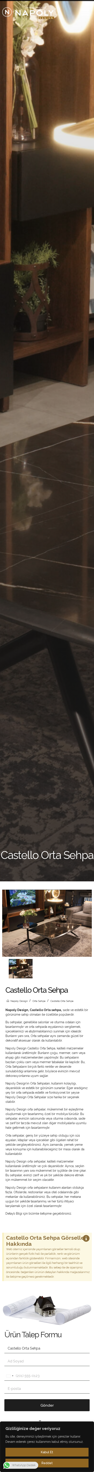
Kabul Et (47, 1452)
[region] (47, 1446)
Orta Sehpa (39, 1001)
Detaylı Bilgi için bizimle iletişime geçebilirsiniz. (38, 1213)
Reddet (47, 1463)
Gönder (47, 1405)
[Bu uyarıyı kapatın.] (86, 1239)
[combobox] (9, 1376)
